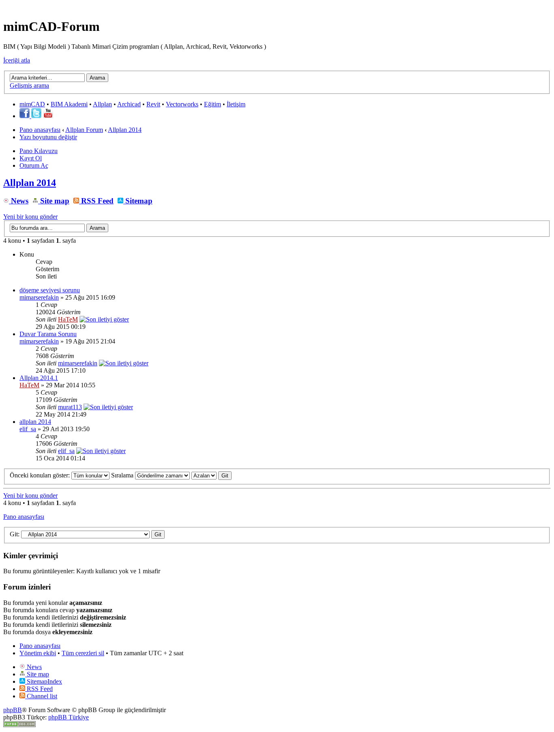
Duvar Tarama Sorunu (48, 333)
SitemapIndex (43, 681)
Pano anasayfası (39, 129)
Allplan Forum (84, 129)
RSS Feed (96, 200)
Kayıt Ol (30, 158)
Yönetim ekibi (37, 653)
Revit (153, 104)
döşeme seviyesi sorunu (49, 290)
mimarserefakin (39, 297)
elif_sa (27, 428)
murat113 (70, 407)
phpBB (12, 709)
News (18, 200)
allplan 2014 (35, 421)
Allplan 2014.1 (38, 377)
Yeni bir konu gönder (30, 216)
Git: (14, 534)
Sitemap (137, 200)
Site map (53, 200)
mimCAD (32, 104)
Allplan (102, 104)
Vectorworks (182, 104)
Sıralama (123, 475)
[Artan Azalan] (211, 475)
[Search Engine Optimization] (19, 724)
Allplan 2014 (125, 129)
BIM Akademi (69, 104)
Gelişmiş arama (29, 85)
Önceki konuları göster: (40, 475)
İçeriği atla (16, 60)
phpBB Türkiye (68, 717)
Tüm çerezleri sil (83, 653)
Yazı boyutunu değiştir (48, 137)
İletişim (236, 104)
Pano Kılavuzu (38, 150)
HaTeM (68, 319)
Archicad (129, 104)
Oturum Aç (33, 165)
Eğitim (212, 104)
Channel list (41, 696)
